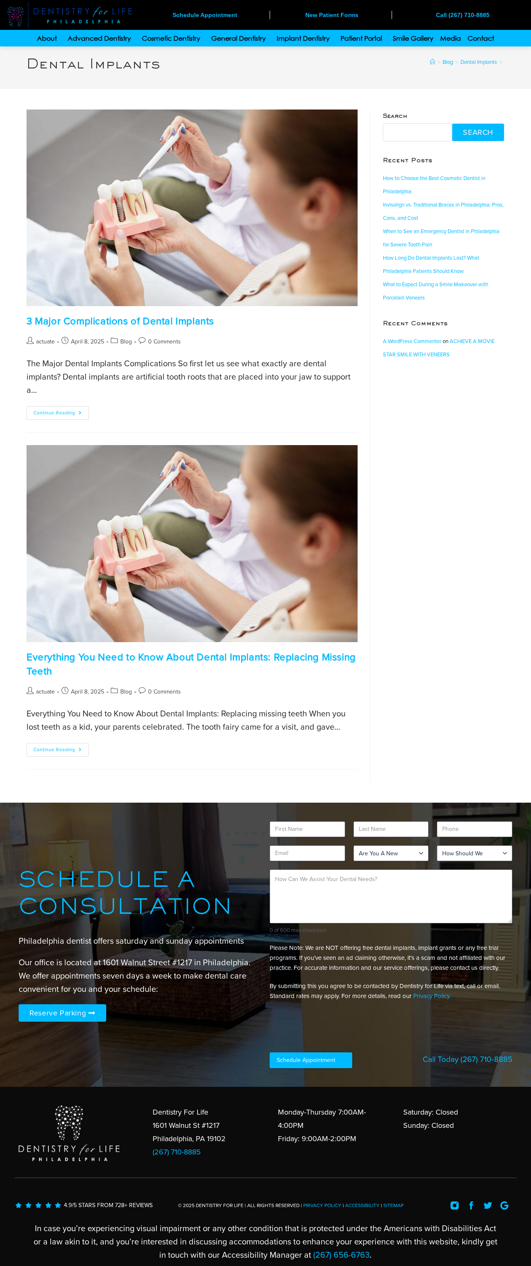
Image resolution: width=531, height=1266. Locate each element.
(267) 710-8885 (486, 1059)
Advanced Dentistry (99, 38)
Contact (481, 38)
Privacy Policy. (432, 996)
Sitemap (393, 1205)
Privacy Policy (322, 1205)
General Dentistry (238, 38)
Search (395, 116)
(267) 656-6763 (341, 1255)
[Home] (432, 62)
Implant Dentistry (303, 38)
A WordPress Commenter (412, 341)
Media (450, 38)
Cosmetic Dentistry (171, 38)
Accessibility (362, 1205)
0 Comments (164, 341)
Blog (126, 341)
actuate (45, 341)
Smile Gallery (413, 38)
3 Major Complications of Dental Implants (120, 321)
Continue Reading (61, 411)
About (47, 38)
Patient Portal (361, 38)
